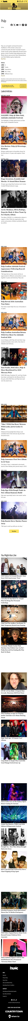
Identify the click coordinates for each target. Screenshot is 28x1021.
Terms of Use (5, 980)
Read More (3, 59)
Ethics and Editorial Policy (7, 982)
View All (3, 75)
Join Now (23, 86)
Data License (23, 79)
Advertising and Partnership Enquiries (9, 991)
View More (14, 531)
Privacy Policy (5, 977)
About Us (4, 975)
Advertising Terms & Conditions (8, 985)
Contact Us (5, 996)
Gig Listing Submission (7, 993)
